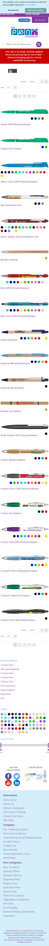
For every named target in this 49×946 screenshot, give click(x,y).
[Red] (42, 118)
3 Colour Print (7, 677)
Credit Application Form (17, 853)
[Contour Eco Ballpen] (24, 504)
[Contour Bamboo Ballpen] (24, 451)
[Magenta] (30, 172)
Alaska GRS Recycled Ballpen (16, 124)
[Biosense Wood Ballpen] (24, 379)
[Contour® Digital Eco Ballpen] (24, 586)
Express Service (12, 875)
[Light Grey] (26, 172)
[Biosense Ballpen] (24, 331)
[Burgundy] (5, 172)
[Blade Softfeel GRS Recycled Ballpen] (24, 426)
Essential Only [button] (13, 10)
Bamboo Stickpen (9, 259)
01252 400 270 (7, 14)
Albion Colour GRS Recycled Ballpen (19, 181)
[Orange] (37, 172)
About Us (8, 803)
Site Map (8, 820)
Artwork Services (13, 816)
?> (2, 714)
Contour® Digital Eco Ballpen (15, 595)
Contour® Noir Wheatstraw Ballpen (18, 620)
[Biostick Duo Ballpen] (24, 403)
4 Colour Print (7, 681)
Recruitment (10, 849)
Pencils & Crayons (13, 895)
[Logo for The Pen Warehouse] (24, 31)
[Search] (39, 44)
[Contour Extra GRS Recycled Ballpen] (24, 529)
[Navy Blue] (33, 227)
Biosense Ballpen (9, 339)
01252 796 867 (33, 14)
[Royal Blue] (5, 231)
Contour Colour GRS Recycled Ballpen (20, 488)
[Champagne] (5, 227)
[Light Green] (23, 172)
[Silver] (42, 282)
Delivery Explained (13, 808)
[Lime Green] (30, 227)
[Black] (32, 118)
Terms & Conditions (14, 833)
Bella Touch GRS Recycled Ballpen (18, 316)
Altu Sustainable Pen (11, 205)
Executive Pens (12, 887)
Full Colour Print (8, 686)
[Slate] (9, 231)
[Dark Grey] (12, 172)
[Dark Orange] (25, 282)
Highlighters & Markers (16, 899)
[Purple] (40, 172)
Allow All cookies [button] (35, 10)
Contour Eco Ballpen (11, 513)
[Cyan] (9, 227)
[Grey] (42, 203)
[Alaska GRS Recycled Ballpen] (24, 111)
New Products (11, 867)
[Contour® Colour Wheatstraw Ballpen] (24, 558)
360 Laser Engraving (10, 669)
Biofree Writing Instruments (19, 911)
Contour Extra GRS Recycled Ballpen (19, 541)
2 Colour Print (7, 673)
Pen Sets (8, 903)
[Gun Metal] (32, 282)
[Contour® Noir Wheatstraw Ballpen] (24, 611)
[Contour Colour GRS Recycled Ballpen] (24, 475)
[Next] (34, 96)
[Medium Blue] (33, 172)
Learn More (31, 5)
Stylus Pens (10, 891)
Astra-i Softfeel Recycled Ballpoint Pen (20, 236)
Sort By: (24, 82)
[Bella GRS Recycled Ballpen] (24, 275)
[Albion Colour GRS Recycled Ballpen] (24, 165)
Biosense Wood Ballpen (12, 387)
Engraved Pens (11, 879)
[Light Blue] (19, 172)
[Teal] (42, 482)
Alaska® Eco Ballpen (11, 148)
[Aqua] (7, 282)
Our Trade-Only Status (15, 829)
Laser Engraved (8, 690)
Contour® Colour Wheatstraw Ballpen (19, 570)
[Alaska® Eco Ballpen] (24, 140)
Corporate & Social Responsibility (22, 837)
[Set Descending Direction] (46, 82)
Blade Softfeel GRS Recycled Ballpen (19, 435)
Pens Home (10, 799)
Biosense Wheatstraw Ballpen (15, 363)
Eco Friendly (10, 907)
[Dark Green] (12, 227)
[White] (46, 118)
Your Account (40, 20)
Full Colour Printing (14, 812)
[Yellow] (2, 176)
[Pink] (40, 227)
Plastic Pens (10, 883)
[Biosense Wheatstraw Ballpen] (24, 355)
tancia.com (24, 57)
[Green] (39, 118)
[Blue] (35, 118)
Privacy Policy (11, 841)
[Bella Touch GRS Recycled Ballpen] (24, 303)
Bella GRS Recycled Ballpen (15, 287)
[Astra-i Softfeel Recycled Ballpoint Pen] (24, 220)
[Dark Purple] (16, 227)
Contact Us (9, 845)
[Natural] (46, 258)
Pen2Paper (9, 857)
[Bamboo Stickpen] (24, 252)
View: (3, 88)
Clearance (9, 915)
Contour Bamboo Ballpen (13, 459)
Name (32, 82)
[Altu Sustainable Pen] (24, 197)
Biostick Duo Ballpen (11, 411)
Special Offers (11, 871)
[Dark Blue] (9, 172)
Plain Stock (6, 694)
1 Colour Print (7, 665)
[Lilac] (26, 227)
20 (9, 88)
